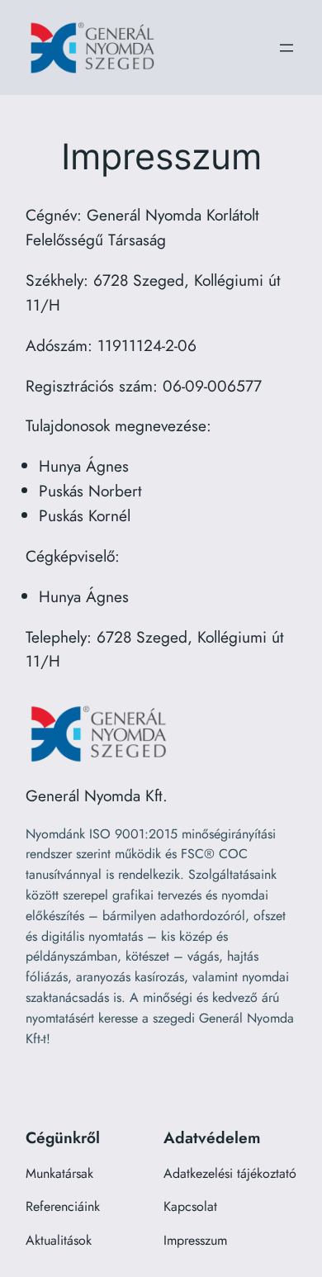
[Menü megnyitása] (286, 48)
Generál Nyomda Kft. (97, 795)
